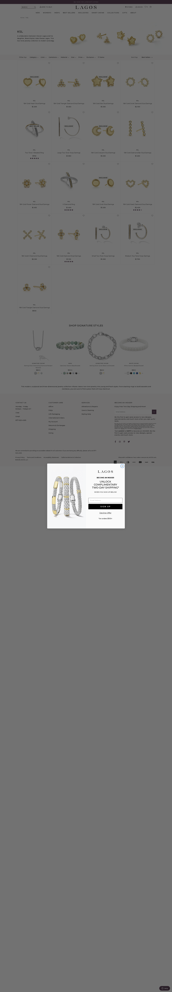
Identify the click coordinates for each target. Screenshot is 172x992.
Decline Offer (105, 513)
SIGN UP (105, 506)
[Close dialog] (122, 466)
